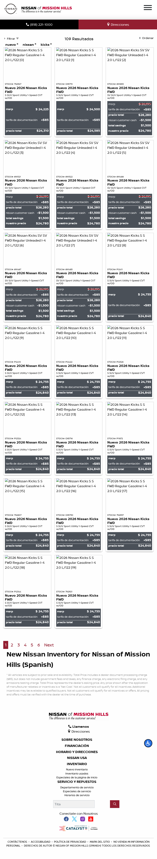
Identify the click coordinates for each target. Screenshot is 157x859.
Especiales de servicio (77, 791)
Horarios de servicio (77, 795)
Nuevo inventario (77, 769)
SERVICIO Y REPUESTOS (76, 782)
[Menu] (148, 8)
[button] (148, 743)
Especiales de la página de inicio (76, 777)
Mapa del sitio (100, 841)
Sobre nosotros (77, 740)
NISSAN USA (77, 758)
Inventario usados (76, 773)
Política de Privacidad (70, 841)
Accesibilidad (41, 841)
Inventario (77, 764)
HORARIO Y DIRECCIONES (77, 752)
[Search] (114, 804)
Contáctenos (18, 841)
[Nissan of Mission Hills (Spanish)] (38, 9)
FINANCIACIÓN (77, 746)
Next (49, 645)
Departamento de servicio (77, 787)
